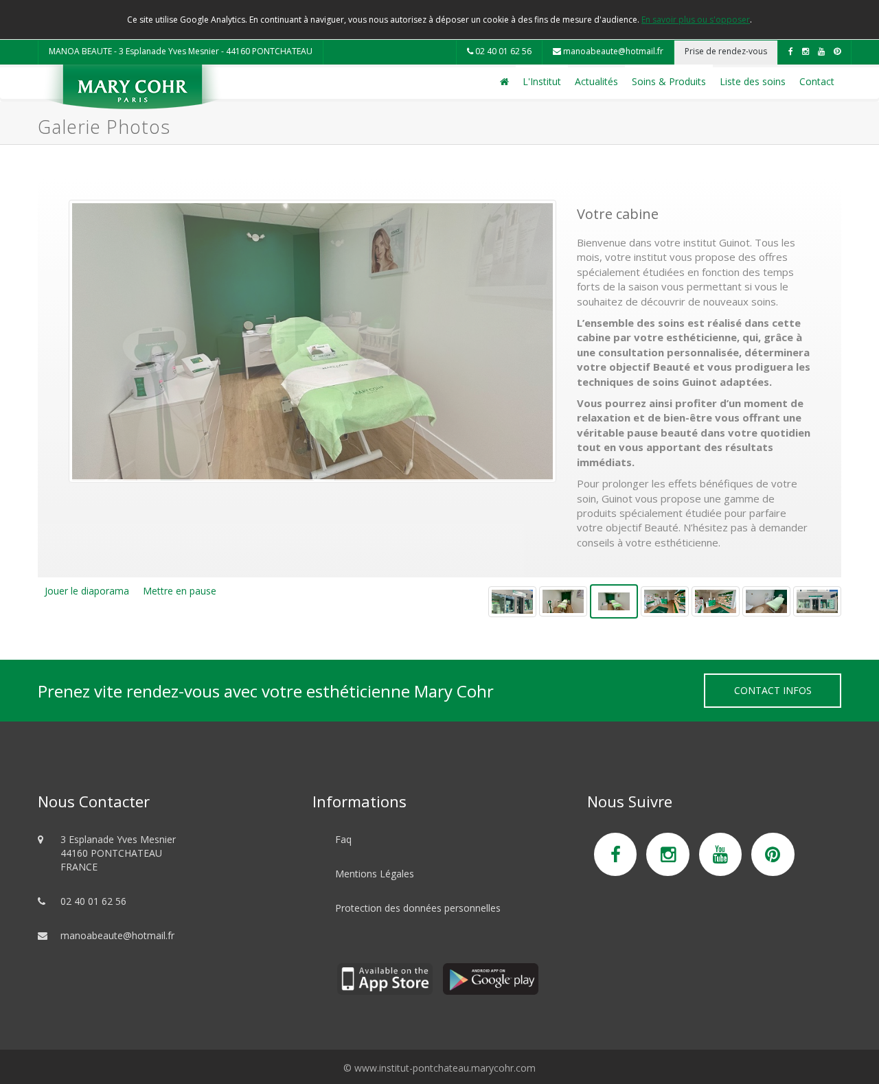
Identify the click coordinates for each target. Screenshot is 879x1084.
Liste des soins (753, 81)
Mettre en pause (179, 590)
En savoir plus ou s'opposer (695, 19)
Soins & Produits (669, 81)
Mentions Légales (374, 873)
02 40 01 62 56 (502, 51)
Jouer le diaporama (87, 590)
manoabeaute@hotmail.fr (612, 51)
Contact (816, 81)
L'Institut (542, 81)
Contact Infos (773, 690)
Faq (343, 839)
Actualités (596, 81)
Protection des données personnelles (418, 907)
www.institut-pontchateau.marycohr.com (445, 1067)
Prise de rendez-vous (726, 51)
